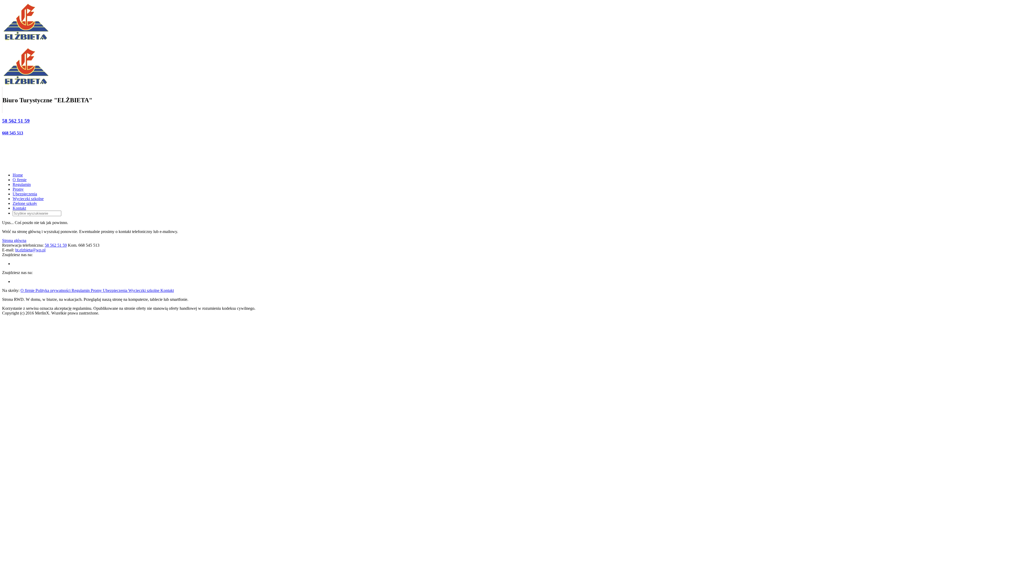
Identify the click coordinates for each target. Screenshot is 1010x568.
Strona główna (14, 240)
